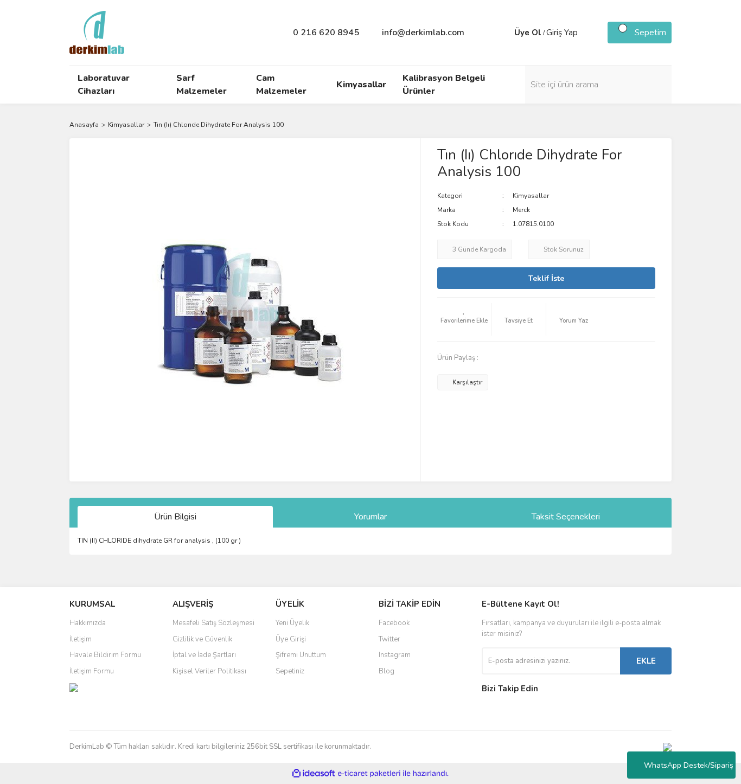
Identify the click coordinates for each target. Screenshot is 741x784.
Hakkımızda (87, 623)
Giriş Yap (562, 32)
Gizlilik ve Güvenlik (202, 639)
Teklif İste (546, 278)
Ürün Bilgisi (175, 517)
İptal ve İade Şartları (204, 655)
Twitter (389, 639)
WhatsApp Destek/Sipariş (688, 765)
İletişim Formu (91, 671)
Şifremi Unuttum (301, 655)
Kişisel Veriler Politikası (209, 671)
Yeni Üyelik (292, 623)
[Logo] (96, 32)
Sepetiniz (290, 671)
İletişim (80, 639)
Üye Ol (527, 32)
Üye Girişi (291, 639)
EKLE (646, 661)
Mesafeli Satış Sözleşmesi (213, 623)
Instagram (395, 655)
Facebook (394, 623)
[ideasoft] (313, 773)
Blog (386, 671)
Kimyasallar (531, 195)
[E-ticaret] (369, 774)
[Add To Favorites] (464, 319)
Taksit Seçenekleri (566, 517)
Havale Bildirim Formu (105, 655)
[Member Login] (503, 32)
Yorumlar (370, 517)
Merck (521, 209)
